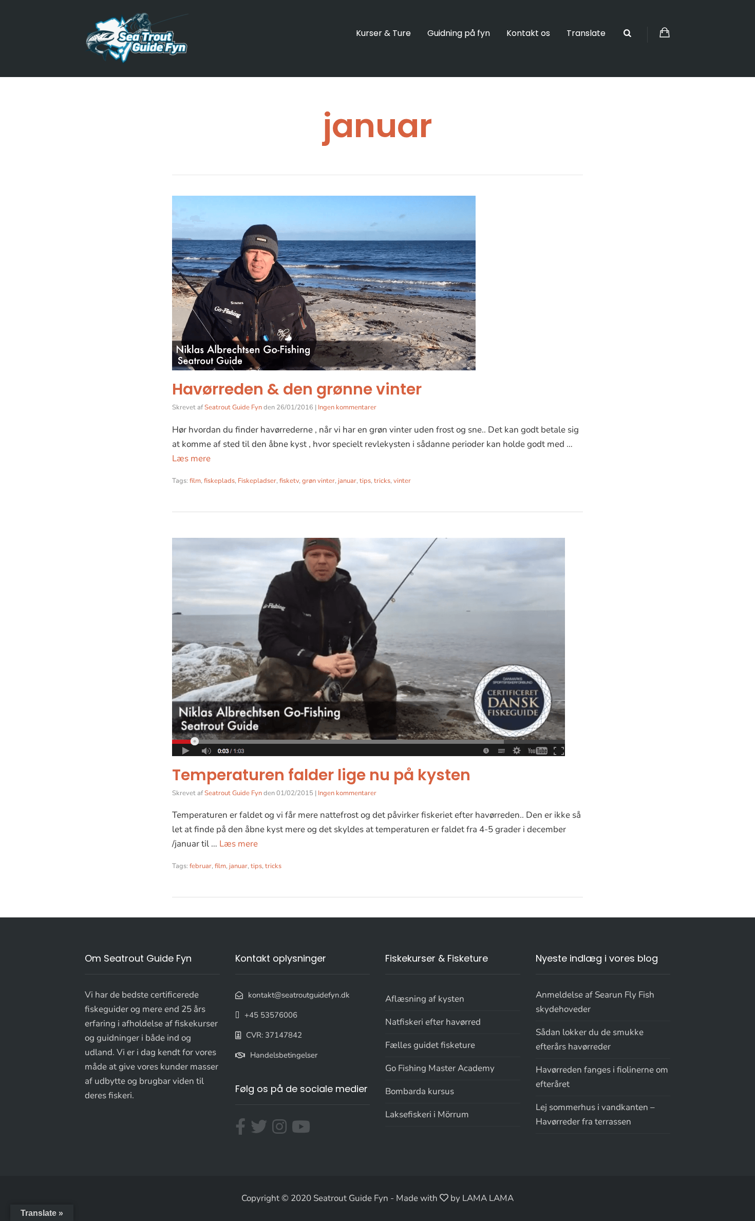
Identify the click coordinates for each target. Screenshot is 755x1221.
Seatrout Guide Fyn (233, 407)
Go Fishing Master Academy (440, 1068)
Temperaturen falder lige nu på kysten (321, 775)
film (195, 480)
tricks (382, 480)
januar (347, 480)
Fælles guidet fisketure (430, 1045)
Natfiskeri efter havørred (433, 1022)
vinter (402, 480)
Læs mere (191, 458)
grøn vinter (318, 480)
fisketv (289, 480)
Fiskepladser (257, 480)
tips (365, 480)
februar (201, 866)
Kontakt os (528, 33)
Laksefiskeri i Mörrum (427, 1114)
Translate (586, 33)
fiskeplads (219, 480)
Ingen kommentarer (347, 407)
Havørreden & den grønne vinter (297, 389)
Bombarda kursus (419, 1091)
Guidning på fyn (458, 33)
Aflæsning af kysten (424, 999)
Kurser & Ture (383, 33)
